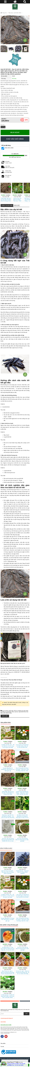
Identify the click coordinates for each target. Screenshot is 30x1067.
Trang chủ (4, 12)
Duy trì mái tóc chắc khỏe (7, 710)
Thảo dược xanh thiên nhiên (14, 12)
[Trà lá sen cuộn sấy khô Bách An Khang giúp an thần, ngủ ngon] (22, 831)
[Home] (15, 6)
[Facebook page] (2, 1036)
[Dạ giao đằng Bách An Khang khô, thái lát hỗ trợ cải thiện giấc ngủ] (8, 760)
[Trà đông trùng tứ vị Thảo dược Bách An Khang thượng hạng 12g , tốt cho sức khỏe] (7, 939)
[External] (14, 1052)
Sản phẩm (3, 1021)
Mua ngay (15, 132)
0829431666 (6, 1033)
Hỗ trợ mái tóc (15, 711)
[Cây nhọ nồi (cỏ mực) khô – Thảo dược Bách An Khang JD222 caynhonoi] (7, 863)
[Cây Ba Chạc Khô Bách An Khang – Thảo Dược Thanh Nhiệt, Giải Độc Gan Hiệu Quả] (17, 192)
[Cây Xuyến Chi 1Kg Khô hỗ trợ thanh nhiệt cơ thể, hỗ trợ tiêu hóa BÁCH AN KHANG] (22, 737)
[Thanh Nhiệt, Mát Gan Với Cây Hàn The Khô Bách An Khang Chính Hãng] (5, 192)
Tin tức (2, 1046)
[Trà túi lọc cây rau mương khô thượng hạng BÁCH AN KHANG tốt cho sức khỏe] (8, 831)
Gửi (26, 1013)
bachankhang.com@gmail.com (9, 1032)
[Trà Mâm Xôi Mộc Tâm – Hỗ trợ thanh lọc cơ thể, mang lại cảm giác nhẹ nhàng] (8, 737)
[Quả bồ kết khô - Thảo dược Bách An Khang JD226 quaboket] (22, 863)
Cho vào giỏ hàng (15, 139)
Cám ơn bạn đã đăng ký (7, 1018)
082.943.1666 (9, 148)
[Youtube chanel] (6, 1036)
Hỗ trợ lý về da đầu (6, 711)
